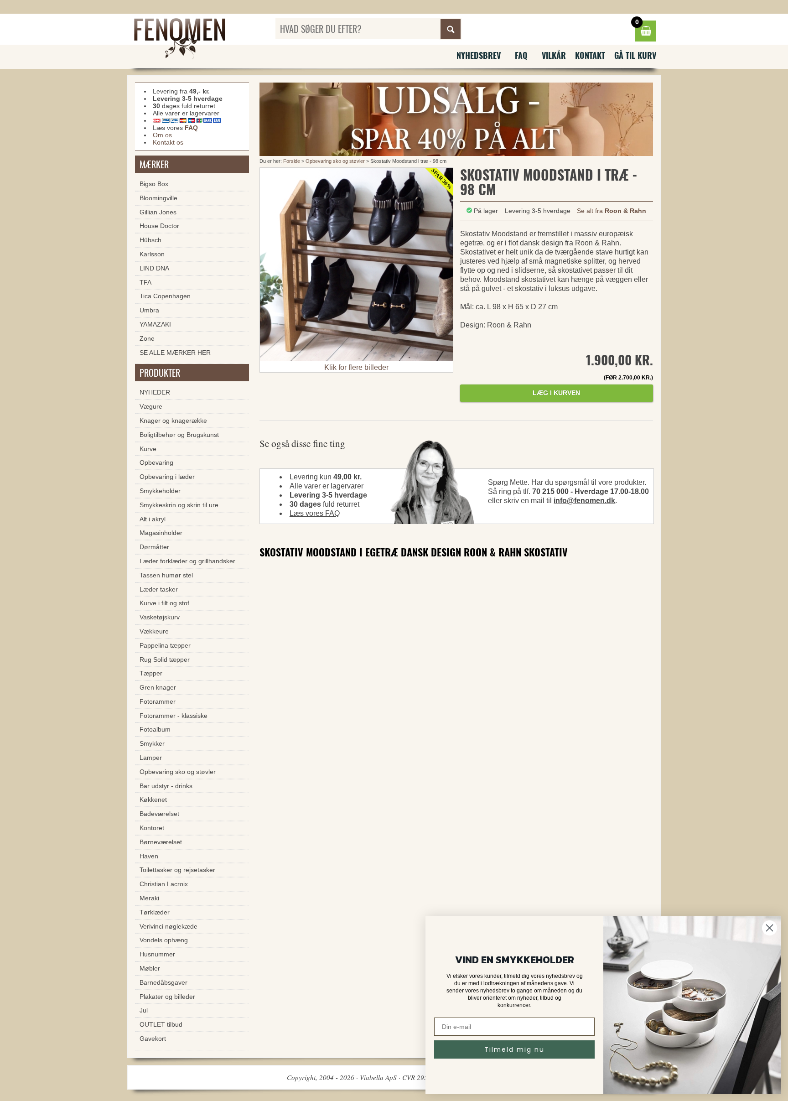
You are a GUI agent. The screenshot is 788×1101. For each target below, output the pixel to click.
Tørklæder (155, 912)
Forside (291, 161)
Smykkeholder (160, 490)
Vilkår (554, 55)
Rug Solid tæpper (165, 659)
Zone (147, 338)
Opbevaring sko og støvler (335, 161)
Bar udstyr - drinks (166, 785)
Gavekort (153, 1038)
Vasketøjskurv (160, 617)
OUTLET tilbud (161, 1024)
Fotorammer (158, 701)
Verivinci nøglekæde (168, 926)
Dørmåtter (154, 546)
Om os (162, 135)
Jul (144, 1010)
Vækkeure (154, 631)
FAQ (521, 55)
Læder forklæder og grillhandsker (187, 561)
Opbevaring (156, 462)
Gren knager (158, 687)
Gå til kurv (635, 55)
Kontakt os (168, 142)
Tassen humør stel (166, 575)
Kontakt (590, 55)
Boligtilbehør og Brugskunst (179, 434)
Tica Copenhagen (165, 296)
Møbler (150, 968)
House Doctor (159, 225)
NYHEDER (155, 392)
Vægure (151, 406)
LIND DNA (154, 268)
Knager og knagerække (173, 420)
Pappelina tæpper (165, 645)
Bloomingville (158, 198)
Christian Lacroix (164, 884)
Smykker (152, 743)
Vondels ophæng (164, 940)
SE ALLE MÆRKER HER (175, 352)
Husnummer (157, 954)
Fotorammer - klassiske (173, 715)
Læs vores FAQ (315, 513)
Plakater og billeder (167, 996)
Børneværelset (161, 842)
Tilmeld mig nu (514, 1049)
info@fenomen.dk (584, 500)
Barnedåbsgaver (163, 982)
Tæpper (151, 673)
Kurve (148, 448)
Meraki (149, 898)
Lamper (151, 757)
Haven (149, 856)
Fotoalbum (155, 729)
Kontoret (152, 827)
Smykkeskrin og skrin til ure (179, 505)
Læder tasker (159, 589)
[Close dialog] (770, 928)
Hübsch (150, 240)
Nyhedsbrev (478, 55)
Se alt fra (611, 210)
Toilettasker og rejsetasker (177, 869)
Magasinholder (161, 532)
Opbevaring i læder (167, 476)
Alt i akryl (153, 519)
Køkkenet (153, 799)
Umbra (149, 310)
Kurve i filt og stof (164, 603)
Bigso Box (154, 183)
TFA (145, 282)
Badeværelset (159, 813)
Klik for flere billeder (356, 367)
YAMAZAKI (155, 324)
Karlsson (152, 254)
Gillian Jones (158, 212)
